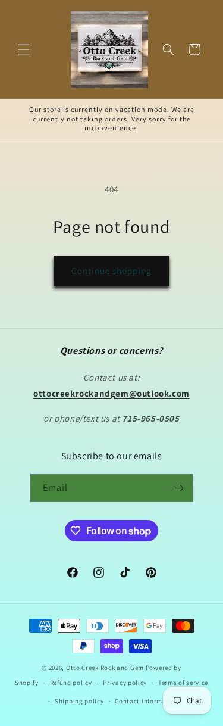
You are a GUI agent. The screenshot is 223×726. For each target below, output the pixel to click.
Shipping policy (79, 701)
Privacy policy (125, 682)
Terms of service (183, 682)
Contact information (147, 701)
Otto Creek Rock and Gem (105, 667)
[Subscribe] (180, 488)
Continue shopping (111, 270)
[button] (24, 49)
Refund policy (71, 682)
